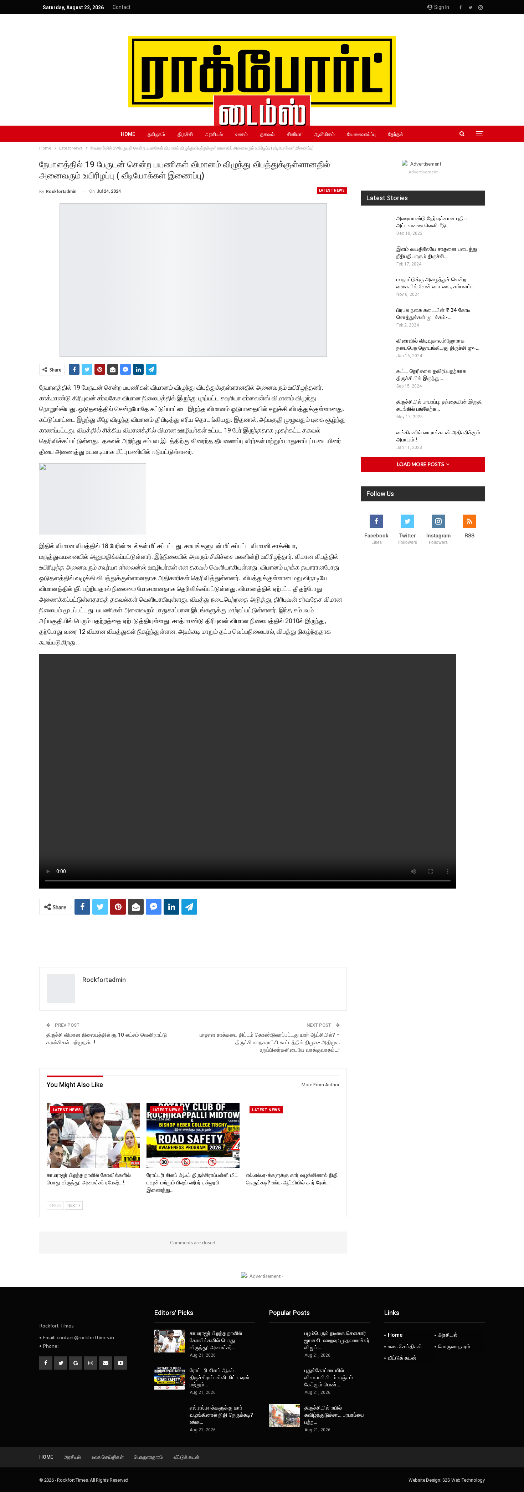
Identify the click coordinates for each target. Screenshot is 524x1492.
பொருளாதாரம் (454, 1346)
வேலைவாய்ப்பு (361, 134)
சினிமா (294, 134)
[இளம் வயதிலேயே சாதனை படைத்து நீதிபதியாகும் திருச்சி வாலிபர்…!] (376, 257)
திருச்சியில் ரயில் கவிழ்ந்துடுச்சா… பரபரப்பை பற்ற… (334, 1415)
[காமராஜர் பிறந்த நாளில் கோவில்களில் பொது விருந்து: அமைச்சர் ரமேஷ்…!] (93, 1135)
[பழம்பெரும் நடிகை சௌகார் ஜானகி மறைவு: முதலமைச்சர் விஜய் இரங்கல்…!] (284, 1341)
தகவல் (267, 134)
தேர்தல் (395, 134)
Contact (121, 7)
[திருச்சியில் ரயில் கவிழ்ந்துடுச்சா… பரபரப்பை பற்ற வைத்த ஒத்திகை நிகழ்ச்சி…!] (284, 1415)
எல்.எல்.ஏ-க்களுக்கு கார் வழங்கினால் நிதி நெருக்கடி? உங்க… (221, 1415)
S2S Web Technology (463, 1480)
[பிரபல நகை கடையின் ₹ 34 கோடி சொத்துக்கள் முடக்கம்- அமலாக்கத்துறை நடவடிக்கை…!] (376, 318)
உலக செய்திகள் (405, 1346)
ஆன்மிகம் (324, 134)
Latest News (332, 190)
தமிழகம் (156, 134)
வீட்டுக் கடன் (402, 1358)
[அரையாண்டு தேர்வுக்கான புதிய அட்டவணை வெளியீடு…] (376, 226)
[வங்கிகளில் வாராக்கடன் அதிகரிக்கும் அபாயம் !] (376, 440)
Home (128, 134)
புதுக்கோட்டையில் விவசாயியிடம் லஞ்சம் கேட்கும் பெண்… (328, 1377)
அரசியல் (214, 134)
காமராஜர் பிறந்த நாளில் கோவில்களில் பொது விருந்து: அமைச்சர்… (216, 1340)
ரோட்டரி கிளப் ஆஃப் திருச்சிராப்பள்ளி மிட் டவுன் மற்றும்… (220, 1377)
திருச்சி (185, 134)
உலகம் (241, 134)
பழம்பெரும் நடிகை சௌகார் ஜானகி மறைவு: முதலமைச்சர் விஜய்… (337, 1340)
